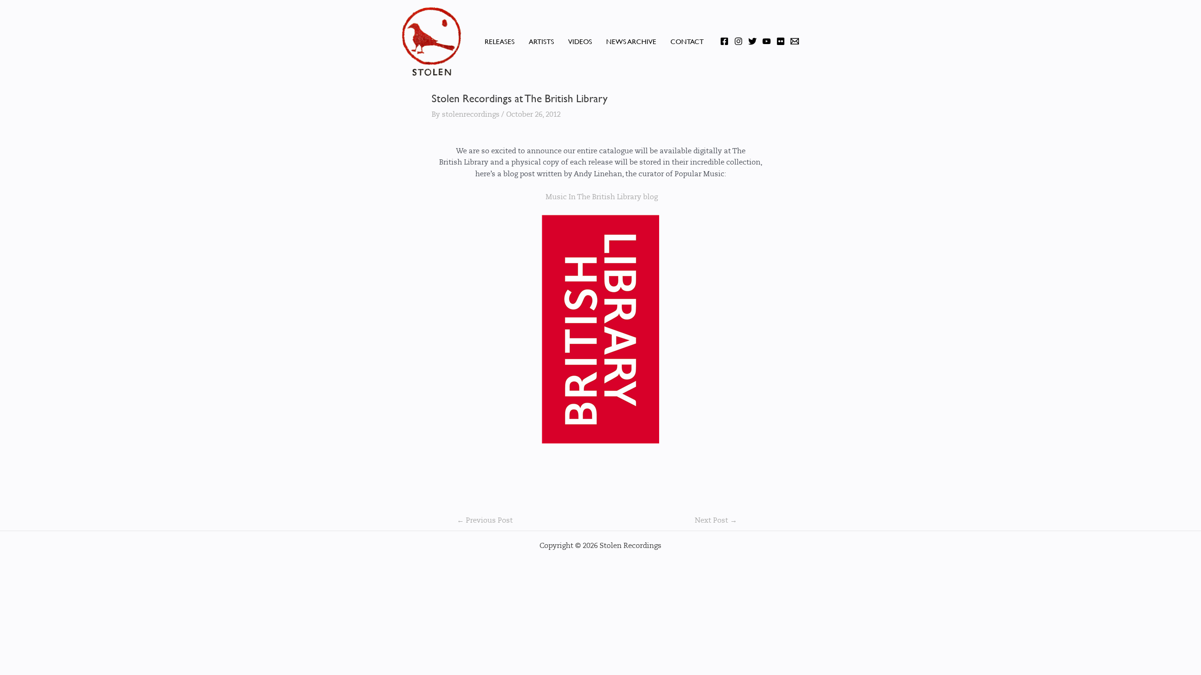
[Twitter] (752, 41)
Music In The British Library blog (601, 197)
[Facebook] (724, 41)
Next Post (716, 520)
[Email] (795, 41)
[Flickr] (780, 41)
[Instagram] (738, 41)
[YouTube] (766, 41)
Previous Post (485, 520)
